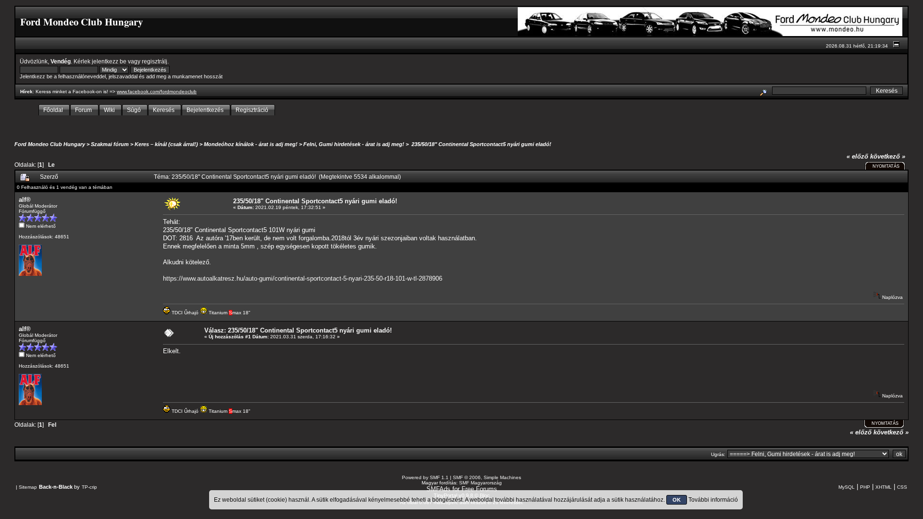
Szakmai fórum (110, 144)
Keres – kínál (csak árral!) (166, 144)
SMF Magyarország (480, 482)
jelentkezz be (109, 61)
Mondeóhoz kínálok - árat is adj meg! (251, 144)
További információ (713, 499)
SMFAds (438, 489)
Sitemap (28, 487)
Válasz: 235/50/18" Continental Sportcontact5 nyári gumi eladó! (298, 330)
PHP (865, 487)
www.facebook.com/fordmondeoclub (157, 91)
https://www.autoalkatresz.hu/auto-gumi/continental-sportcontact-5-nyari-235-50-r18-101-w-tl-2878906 (302, 278)
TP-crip (89, 487)
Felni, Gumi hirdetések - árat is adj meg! (353, 144)
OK (677, 500)
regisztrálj (154, 61)
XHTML (883, 487)
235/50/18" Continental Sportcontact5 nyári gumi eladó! (480, 144)
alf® (25, 199)
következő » (887, 156)
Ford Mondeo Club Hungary (49, 144)
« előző (857, 156)
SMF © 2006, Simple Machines (487, 477)
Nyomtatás (886, 166)
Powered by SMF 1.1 (425, 477)
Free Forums (479, 489)
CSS (902, 487)
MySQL (846, 487)
